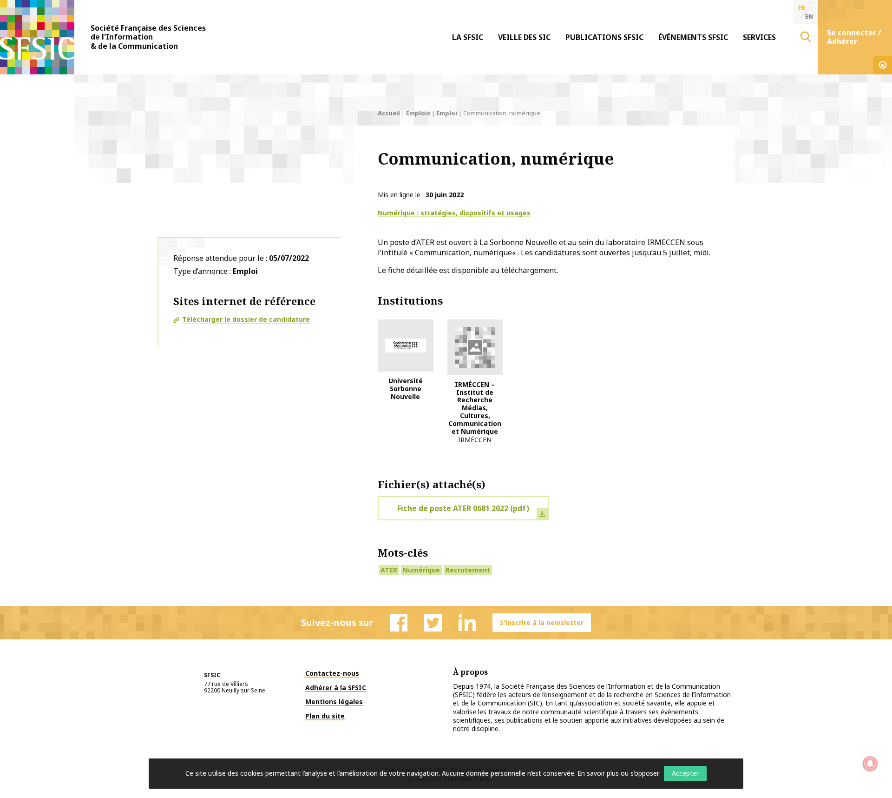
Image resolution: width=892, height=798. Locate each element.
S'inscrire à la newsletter (542, 622)
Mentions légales (334, 701)
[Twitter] (433, 622)
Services (759, 37)
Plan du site (325, 716)
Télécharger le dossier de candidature (246, 319)
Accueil (389, 113)
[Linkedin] (467, 622)
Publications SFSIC (604, 37)
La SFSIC (467, 37)
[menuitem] (468, 37)
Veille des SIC (524, 37)
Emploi (446, 113)
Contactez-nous (332, 673)
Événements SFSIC (693, 37)
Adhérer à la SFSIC (335, 687)
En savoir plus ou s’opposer (617, 773)
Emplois (418, 113)
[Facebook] (398, 622)
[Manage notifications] (870, 763)
